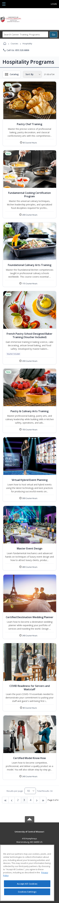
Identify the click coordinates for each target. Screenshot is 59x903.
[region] (27, 873)
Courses (14, 43)
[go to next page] (11, 800)
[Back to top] (29, 833)
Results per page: (15, 791)
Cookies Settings (27, 891)
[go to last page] (5, 800)
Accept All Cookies (27, 883)
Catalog (14, 74)
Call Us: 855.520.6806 (16, 50)
